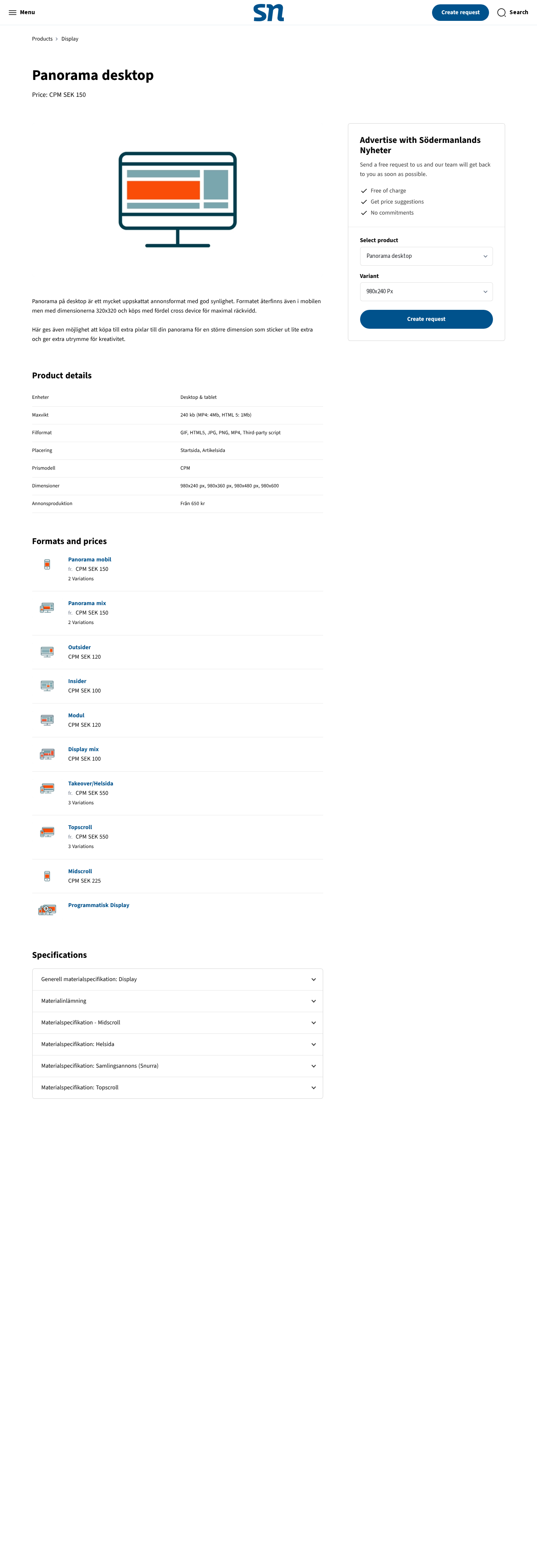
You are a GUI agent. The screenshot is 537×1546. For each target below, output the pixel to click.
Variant (369, 276)
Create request (460, 12)
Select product (379, 240)
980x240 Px (379, 291)
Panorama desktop (389, 256)
